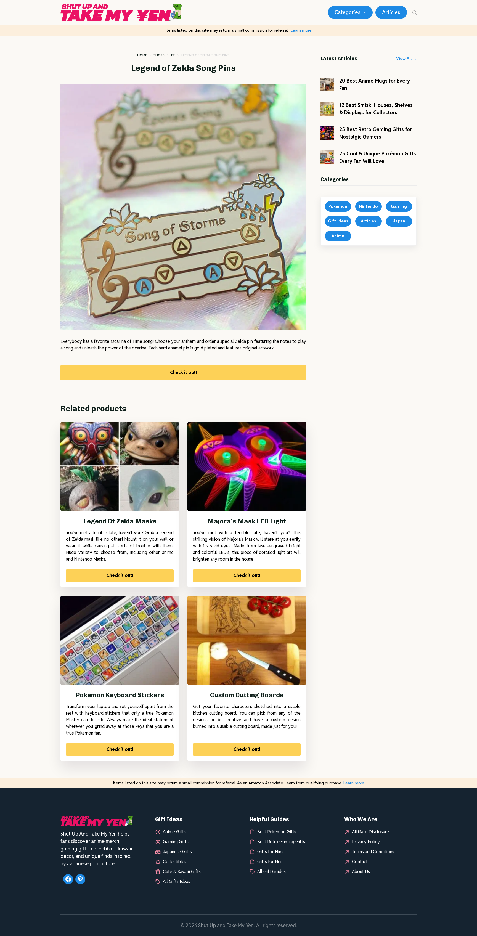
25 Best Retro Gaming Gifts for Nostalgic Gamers (375, 133)
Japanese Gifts (177, 852)
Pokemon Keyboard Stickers (120, 695)
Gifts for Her (269, 862)
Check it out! (183, 372)
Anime (338, 235)
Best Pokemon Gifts (276, 832)
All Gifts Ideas (176, 881)
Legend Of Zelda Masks (120, 521)
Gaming (399, 206)
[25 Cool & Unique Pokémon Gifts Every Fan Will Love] (327, 157)
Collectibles (174, 862)
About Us (361, 871)
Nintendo (368, 206)
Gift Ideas (338, 221)
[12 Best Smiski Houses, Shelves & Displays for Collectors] (327, 109)
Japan (399, 221)
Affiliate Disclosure (370, 832)
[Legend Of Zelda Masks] (119, 466)
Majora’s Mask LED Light (247, 521)
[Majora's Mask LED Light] (246, 466)
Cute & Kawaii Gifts (182, 871)
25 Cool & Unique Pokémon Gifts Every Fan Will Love (377, 157)
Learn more (301, 30)
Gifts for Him (270, 852)
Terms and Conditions (373, 852)
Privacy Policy (366, 842)
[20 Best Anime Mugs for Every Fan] (327, 84)
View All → (406, 58)
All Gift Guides (271, 871)
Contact (360, 862)
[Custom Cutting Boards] (246, 640)
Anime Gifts (174, 832)
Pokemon (337, 206)
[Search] (414, 12)
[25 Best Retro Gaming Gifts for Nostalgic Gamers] (327, 133)
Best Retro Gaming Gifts (281, 842)
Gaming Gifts (176, 842)
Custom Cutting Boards (246, 695)
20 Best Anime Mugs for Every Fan (374, 84)
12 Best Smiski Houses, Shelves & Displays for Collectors (376, 109)
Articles (391, 12)
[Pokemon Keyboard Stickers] (119, 640)
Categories (348, 12)
